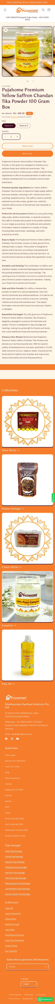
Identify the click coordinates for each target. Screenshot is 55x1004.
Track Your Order (12, 767)
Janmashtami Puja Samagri (17, 889)
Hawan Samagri (11, 508)
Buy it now (27, 154)
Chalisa (8, 795)
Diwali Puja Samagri (14, 857)
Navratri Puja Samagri (15, 873)
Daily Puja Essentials (14, 940)
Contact (8, 784)
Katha (7, 813)
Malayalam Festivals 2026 (16, 830)
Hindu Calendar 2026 (14, 819)
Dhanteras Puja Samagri (16, 867)
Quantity (5, 131)
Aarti (7, 807)
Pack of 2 (23, 126)
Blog (7, 772)
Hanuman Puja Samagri (15, 878)
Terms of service (14, 998)
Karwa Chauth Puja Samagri (17, 894)
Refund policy (29, 994)
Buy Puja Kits (11, 951)
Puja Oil (7, 683)
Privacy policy (41, 994)
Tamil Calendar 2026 (14, 824)
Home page (10, 755)
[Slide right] (33, 81)
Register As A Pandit (14, 790)
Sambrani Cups (12, 924)
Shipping (14, 117)
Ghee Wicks (9, 450)
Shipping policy (28, 998)
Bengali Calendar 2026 (15, 836)
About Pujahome (12, 778)
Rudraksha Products (14, 935)
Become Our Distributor (15, 761)
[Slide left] (22, 81)
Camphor (7, 625)
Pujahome (18, 994)
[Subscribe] (45, 967)
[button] (5, 10)
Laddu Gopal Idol (13, 914)
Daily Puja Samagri (13, 851)
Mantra (8, 801)
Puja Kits (9, 908)
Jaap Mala (9, 930)
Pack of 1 (9, 126)
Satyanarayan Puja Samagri (17, 883)
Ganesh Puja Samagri (15, 862)
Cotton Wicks (10, 567)
